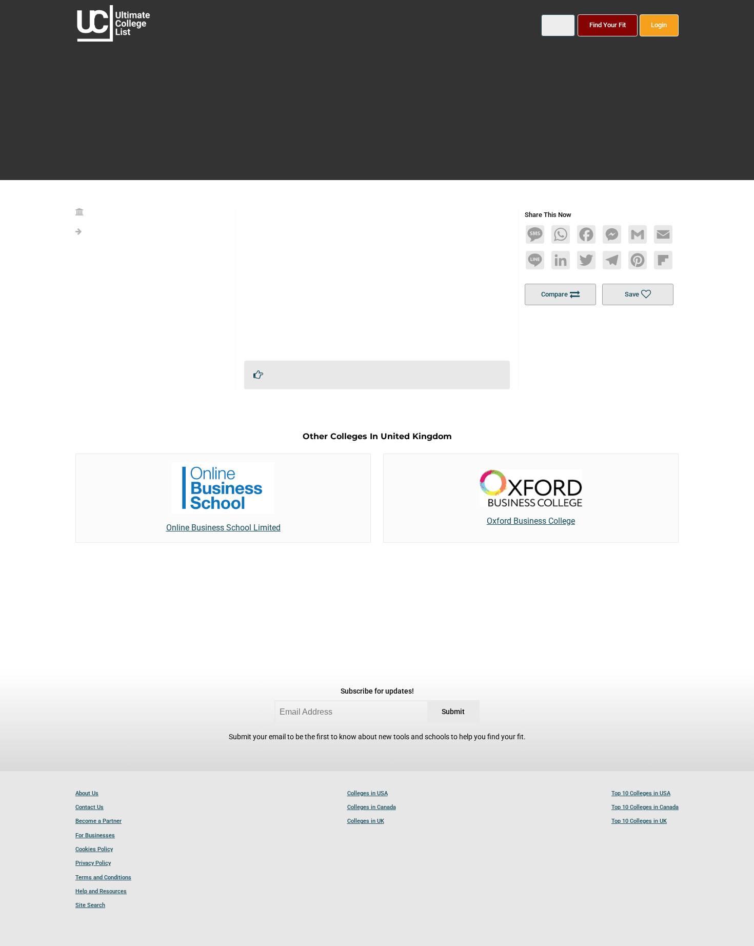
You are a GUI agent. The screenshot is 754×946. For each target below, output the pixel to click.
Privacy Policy (93, 863)
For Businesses (95, 835)
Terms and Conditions (103, 877)
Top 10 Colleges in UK (639, 821)
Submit (453, 711)
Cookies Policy (94, 849)
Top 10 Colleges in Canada (645, 807)
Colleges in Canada (371, 807)
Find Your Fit (607, 25)
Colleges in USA (367, 793)
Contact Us (89, 807)
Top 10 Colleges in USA (640, 793)
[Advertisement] (377, 280)
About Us (86, 793)
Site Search (90, 905)
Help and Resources (101, 891)
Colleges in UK (365, 821)
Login (659, 25)
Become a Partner (98, 821)
